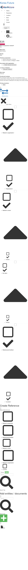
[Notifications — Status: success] (4, 24)
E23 (4, 84)
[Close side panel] (0, 88)
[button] (1, 90)
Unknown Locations (7, 69)
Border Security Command (10, 65)
